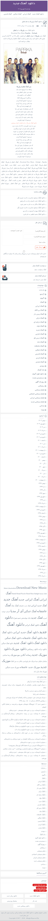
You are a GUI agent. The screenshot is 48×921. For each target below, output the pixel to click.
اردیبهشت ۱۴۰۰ (40, 480)
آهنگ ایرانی (27, 14)
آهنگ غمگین (17, 14)
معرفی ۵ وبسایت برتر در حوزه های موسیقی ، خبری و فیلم (27, 710)
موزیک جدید (38, 186)
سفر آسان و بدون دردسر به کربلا (35, 691)
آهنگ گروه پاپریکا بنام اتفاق (22, 168)
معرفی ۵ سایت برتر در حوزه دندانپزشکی (32, 742)
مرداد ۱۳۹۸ (41, 536)
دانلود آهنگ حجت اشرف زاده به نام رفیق (32, 201)
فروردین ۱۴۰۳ (40, 433)
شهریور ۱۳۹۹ (41, 496)
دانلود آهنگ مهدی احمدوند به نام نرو (34, 211)
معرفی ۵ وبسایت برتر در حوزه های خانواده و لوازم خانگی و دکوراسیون (23, 719)
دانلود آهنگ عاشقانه (20, 177)
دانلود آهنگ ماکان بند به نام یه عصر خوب (32, 204)
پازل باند (36, 671)
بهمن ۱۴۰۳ (41, 420)
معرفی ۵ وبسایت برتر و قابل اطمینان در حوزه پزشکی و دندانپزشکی (24, 739)
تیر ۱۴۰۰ (42, 473)
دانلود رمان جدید (12, 896)
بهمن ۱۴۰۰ (41, 460)
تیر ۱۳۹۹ (42, 500)
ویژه (42, 410)
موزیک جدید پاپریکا (27, 186)
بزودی (42, 366)
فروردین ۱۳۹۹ (40, 509)
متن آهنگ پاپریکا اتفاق (29, 183)
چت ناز (35, 901)
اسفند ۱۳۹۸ (41, 513)
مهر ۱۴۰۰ (42, 467)
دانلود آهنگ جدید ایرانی (26, 632)
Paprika (44, 162)
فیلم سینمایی (39, 390)
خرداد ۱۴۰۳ (41, 430)
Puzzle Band (25, 594)
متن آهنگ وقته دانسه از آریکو (36, 681)
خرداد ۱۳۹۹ (41, 503)
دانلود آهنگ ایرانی (32, 625)
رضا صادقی (6, 655)
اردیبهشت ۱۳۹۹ (40, 506)
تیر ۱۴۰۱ (42, 443)
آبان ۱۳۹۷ (42, 559)
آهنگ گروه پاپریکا (37, 168)
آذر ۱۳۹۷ (42, 556)
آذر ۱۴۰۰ (42, 463)
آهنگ (42, 26)
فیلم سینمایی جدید (37, 402)
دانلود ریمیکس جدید (23, 906)
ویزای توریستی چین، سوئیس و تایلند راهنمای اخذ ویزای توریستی (25, 697)
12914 (41, 290)
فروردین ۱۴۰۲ (40, 437)
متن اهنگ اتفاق (15, 183)
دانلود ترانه (43, 649)
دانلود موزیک (19, 649)
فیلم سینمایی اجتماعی (36, 394)
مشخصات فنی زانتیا (39, 694)
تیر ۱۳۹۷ (42, 572)
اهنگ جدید (37, 617)
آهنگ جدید (12, 165)
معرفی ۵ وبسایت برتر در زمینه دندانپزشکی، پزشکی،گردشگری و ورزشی (24, 715)
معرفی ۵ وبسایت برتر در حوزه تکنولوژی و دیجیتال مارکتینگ (27, 726)
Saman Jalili (43, 593)
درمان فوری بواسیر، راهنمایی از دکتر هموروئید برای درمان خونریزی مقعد (24, 686)
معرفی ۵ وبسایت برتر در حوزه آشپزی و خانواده (30, 723)
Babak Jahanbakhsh (10, 588)
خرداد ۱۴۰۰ (41, 476)
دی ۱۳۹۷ (42, 553)
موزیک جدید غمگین (12, 667)
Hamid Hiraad (16, 594)
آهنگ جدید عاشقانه (25, 606)
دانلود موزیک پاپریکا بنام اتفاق (32, 180)
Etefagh (38, 162)
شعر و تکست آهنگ (15, 180)
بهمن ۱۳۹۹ (41, 483)
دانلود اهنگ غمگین (7, 643)
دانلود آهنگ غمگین (13, 638)
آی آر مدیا (10, 168)
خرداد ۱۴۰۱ (41, 447)
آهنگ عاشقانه (39, 346)
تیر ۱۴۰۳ (42, 427)
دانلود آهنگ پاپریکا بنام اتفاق (29, 171)
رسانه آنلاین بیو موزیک (21, 655)
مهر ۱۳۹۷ (42, 562)
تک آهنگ (40, 370)
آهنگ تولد (40, 326)
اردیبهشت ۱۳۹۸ (40, 539)
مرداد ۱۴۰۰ (41, 470)
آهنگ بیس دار (39, 314)
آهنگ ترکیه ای (39, 322)
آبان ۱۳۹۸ (42, 526)
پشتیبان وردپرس (12, 901)
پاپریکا (4, 168)
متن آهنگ (14, 661)
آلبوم (42, 298)
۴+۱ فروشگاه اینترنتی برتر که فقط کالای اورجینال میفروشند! (27, 745)
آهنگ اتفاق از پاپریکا (12, 162)
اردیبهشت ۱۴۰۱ (40, 450)
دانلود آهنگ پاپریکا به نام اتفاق (32, 22)
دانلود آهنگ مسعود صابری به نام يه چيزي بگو (31, 198)
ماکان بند (19, 661)
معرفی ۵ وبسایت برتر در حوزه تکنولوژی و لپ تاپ (30, 729)
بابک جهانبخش (26, 618)
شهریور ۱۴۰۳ (41, 423)
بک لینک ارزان (41, 888)
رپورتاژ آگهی (39, 382)
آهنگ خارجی (39, 334)
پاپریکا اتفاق (43, 171)
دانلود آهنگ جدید (38, 14)
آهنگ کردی (40, 358)
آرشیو (42, 294)
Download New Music (18, 33)
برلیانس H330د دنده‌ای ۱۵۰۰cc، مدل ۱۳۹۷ (32, 701)
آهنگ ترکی (40, 318)
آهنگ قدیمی (8, 14)
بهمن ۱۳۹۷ (41, 549)
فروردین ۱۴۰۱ (40, 453)
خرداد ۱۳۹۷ (41, 576)
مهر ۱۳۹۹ (42, 493)
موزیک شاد (43, 671)
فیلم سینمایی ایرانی (37, 398)
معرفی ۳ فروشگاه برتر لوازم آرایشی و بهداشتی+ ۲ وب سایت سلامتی (24, 749)
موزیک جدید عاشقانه (30, 667)
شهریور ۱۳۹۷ (41, 566)
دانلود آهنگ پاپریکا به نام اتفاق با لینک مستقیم (32, 174)
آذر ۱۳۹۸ (42, 523)
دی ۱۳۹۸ (42, 519)
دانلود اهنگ (40, 643)
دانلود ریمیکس (32, 649)
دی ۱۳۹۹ (42, 486)
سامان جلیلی (42, 661)
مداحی (42, 406)
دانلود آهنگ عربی (40, 890)
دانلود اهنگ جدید (24, 643)
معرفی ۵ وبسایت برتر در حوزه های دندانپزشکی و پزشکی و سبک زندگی (24, 734)
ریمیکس (41, 386)
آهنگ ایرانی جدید (23, 165)
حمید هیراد (17, 618)
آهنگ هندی (40, 362)
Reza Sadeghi (35, 594)
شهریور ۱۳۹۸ (41, 533)
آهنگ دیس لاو (39, 338)
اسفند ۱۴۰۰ (41, 457)
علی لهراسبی (27, 661)
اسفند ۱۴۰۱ (41, 440)
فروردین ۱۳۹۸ (40, 543)
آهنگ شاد (40, 342)
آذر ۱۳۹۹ (42, 490)
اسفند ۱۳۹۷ (41, 546)
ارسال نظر (39, 247)
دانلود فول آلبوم (38, 374)
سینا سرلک (34, 661)
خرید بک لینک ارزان (39, 885)
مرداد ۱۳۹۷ (41, 569)
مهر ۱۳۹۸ (42, 529)
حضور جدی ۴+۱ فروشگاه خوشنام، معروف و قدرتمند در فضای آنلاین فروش (24, 705)
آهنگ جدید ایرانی (39, 605)
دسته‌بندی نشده (38, 378)
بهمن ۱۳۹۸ (41, 516)
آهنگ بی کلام (39, 310)
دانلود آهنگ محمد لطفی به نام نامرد (34, 214)
